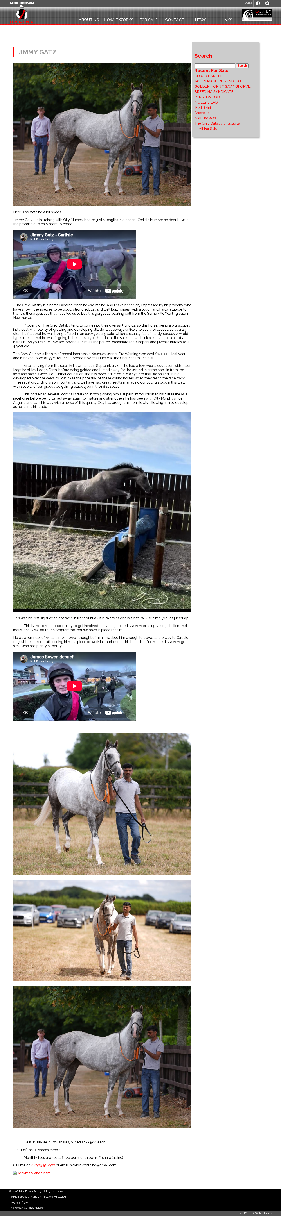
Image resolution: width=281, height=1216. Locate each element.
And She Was (205, 118)
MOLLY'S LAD (206, 102)
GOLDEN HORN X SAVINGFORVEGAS (226, 86)
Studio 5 (267, 1213)
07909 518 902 (19, 1202)
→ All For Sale (206, 129)
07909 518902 (43, 1165)
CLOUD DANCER (209, 76)
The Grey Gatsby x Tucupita (217, 123)
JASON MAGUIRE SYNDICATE (219, 81)
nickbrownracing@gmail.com (28, 1207)
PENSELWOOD (207, 97)
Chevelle (202, 113)
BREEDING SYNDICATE (214, 92)
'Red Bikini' (203, 107)
